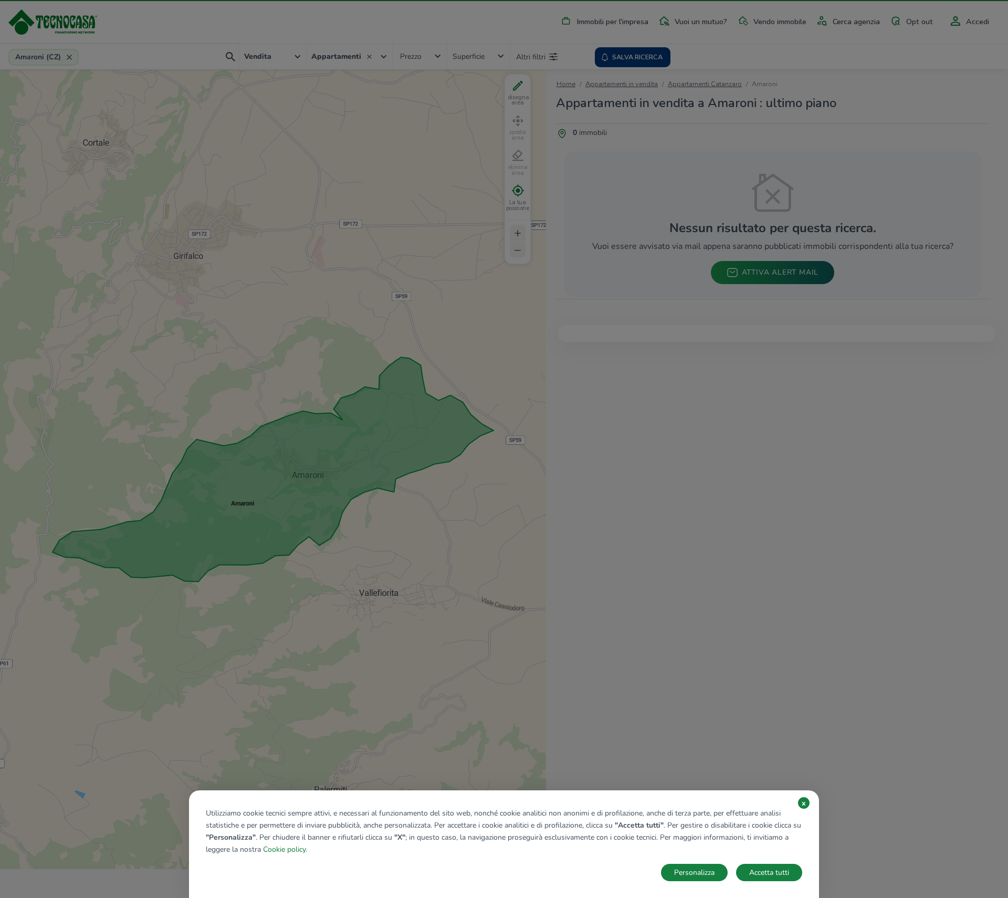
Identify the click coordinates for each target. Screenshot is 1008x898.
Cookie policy (284, 849)
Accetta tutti (769, 873)
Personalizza (694, 873)
